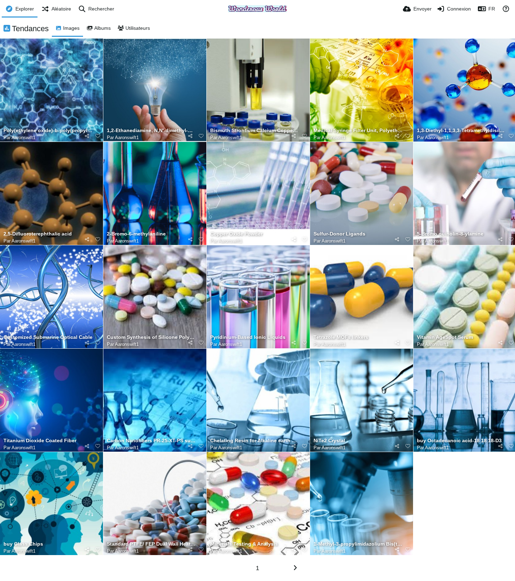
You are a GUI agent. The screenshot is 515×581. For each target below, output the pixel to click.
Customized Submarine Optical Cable (48, 337)
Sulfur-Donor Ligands (339, 234)
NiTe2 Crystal (329, 440)
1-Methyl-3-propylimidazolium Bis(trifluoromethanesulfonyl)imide (358, 544)
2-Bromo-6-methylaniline (136, 234)
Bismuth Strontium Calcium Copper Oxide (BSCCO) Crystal (254, 130)
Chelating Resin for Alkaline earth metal (254, 440)
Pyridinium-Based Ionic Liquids (248, 337)
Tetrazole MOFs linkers (341, 337)
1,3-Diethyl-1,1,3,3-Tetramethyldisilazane (461, 130)
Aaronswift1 (23, 137)
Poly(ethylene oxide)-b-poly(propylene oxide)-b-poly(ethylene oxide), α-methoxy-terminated (48, 130)
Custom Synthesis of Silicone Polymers (151, 337)
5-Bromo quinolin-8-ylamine (450, 234)
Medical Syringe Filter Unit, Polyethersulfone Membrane (358, 130)
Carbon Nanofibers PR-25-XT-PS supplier (151, 440)
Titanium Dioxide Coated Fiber (40, 440)
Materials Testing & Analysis (244, 544)
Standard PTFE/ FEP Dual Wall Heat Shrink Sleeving (151, 544)
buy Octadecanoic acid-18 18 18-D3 (459, 440)
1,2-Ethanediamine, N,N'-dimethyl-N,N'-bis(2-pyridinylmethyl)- (151, 130)
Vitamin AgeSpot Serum (445, 337)
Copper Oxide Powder (236, 234)
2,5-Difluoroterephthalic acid (38, 234)
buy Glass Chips (23, 544)
